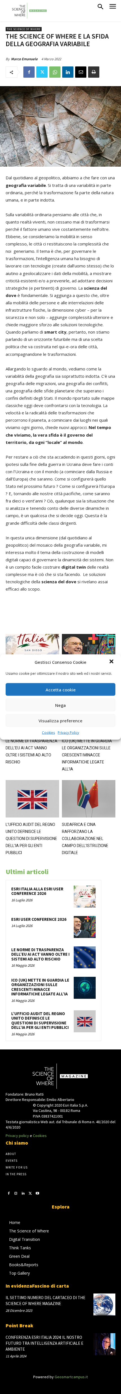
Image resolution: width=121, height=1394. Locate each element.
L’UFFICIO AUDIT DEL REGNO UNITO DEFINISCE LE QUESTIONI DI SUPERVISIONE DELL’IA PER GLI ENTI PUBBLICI (31, 838)
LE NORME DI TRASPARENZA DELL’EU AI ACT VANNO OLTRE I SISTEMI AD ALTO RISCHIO (40, 954)
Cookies (48, 732)
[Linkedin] (67, 72)
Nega (60, 705)
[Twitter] (42, 72)
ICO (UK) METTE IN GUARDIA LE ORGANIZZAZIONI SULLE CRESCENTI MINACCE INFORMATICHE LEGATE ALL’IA (87, 755)
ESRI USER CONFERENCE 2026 (38, 919)
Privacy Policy (68, 732)
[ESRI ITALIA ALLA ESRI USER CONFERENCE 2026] (32, 652)
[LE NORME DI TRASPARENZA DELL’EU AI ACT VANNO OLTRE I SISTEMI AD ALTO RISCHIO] (85, 957)
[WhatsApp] (54, 72)
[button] (112, 662)
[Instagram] (16, 1193)
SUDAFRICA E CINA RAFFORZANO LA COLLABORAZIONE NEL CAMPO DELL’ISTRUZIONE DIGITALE (85, 838)
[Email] (80, 72)
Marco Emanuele (24, 59)
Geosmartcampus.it (71, 1376)
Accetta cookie (61, 689)
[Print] (93, 72)
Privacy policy (17, 1135)
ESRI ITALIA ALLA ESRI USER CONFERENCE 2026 (37, 891)
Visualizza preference (60, 720)
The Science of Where (24, 29)
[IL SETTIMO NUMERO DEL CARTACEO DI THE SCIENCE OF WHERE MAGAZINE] (104, 1304)
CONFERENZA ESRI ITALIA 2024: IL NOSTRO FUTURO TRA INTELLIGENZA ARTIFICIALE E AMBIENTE (44, 1343)
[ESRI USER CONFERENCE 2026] (88, 652)
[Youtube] (37, 1193)
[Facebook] (29, 72)
